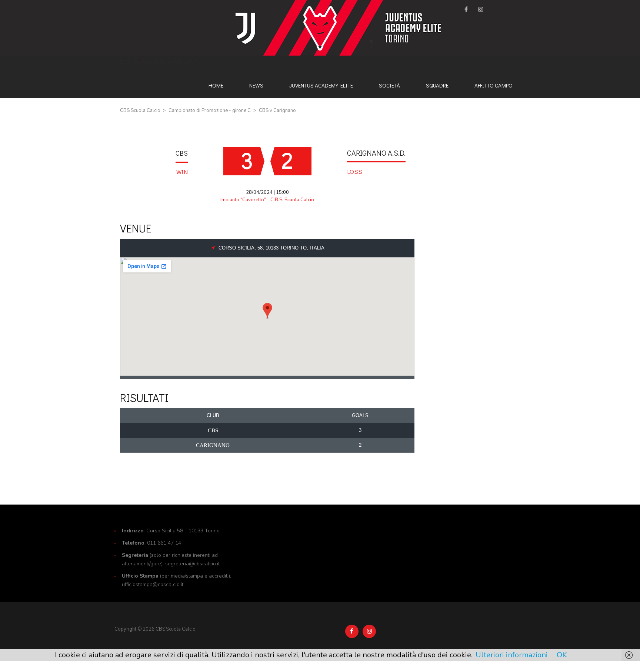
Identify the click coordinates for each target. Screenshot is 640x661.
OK (562, 655)
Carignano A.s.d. (376, 153)
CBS (182, 153)
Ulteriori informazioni (512, 655)
